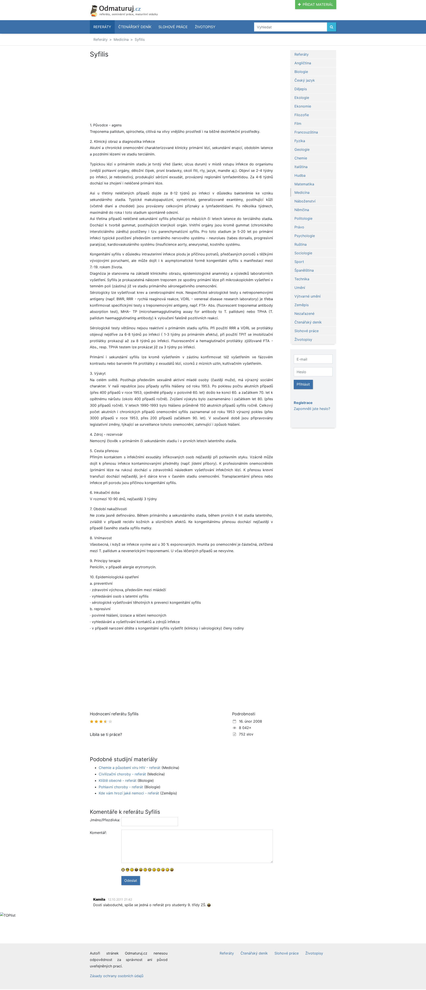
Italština (301, 167)
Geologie (302, 149)
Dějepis (300, 89)
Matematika (304, 184)
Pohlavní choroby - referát (121, 787)
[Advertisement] (181, 91)
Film (297, 123)
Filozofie (301, 115)
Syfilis (140, 39)
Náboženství (305, 201)
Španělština (304, 270)
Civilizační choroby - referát (122, 774)
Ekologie (301, 97)
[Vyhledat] (331, 26)
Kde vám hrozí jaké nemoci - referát (129, 793)
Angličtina (302, 63)
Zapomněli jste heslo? (312, 408)
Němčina (301, 210)
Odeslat (130, 880)
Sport (299, 261)
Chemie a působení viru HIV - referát (129, 767)
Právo (299, 227)
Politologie (303, 218)
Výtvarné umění (307, 296)
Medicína (121, 39)
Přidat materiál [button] (318, 4)
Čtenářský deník (134, 27)
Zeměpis (301, 305)
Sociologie (303, 253)
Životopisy (205, 27)
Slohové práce (173, 27)
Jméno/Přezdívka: (104, 820)
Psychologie (304, 235)
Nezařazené (304, 313)
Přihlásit (303, 384)
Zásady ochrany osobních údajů (116, 976)
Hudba (300, 175)
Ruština (300, 244)
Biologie (301, 71)
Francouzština (306, 132)
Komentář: (98, 832)
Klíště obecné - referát (117, 780)
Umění (299, 287)
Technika (301, 279)
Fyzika (299, 141)
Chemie (300, 158)
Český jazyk (304, 80)
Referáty (102, 27)
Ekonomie (302, 106)
